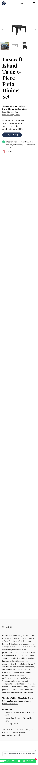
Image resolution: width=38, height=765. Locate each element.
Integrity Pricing (12, 142)
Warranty (9, 151)
